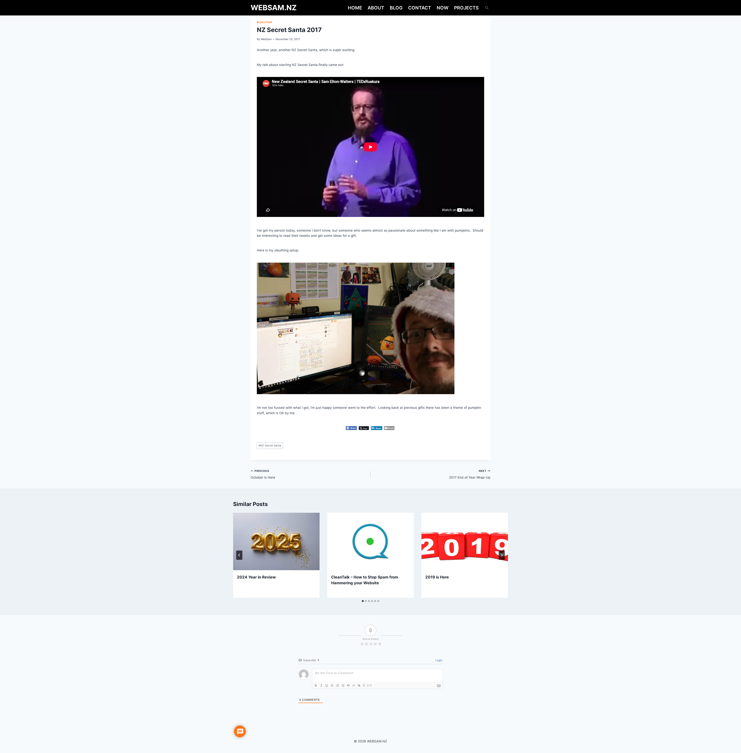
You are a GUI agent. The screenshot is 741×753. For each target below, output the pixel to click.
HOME (355, 8)
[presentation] (276, 541)
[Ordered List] (337, 685)
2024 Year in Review (256, 577)
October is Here (263, 474)
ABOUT (376, 8)
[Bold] (316, 685)
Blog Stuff (264, 22)
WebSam (266, 39)
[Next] (502, 555)
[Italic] (321, 685)
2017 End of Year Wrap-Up (469, 474)
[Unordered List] (343, 685)
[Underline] (326, 685)
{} (364, 685)
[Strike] (332, 685)
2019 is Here (437, 577)
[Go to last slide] (239, 555)
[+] (369, 685)
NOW (442, 8)
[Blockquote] (348, 685)
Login (438, 660)
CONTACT (419, 8)
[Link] (359, 685)
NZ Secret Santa (270, 445)
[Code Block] (353, 685)
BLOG (396, 8)
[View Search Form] (486, 7)
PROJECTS (466, 8)
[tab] (363, 601)
